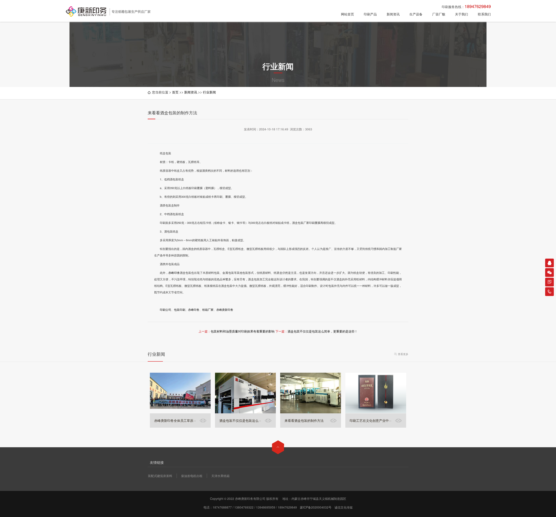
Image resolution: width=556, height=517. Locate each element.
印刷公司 (165, 310)
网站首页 (347, 14)
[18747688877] (549, 291)
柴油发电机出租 (191, 476)
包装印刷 (179, 310)
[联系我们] (549, 282)
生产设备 (415, 14)
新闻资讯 (393, 14)
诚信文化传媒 (343, 507)
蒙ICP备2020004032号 (315, 507)
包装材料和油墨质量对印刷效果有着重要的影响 (243, 331)
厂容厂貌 (438, 14)
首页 (175, 92)
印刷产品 (370, 14)
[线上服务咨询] (549, 263)
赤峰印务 (174, 273)
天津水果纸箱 (220, 476)
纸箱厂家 (207, 310)
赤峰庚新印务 (224, 310)
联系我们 (484, 14)
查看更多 (403, 354)
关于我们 (461, 14)
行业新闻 (209, 92)
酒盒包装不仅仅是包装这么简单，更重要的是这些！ (322, 331)
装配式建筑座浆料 (160, 476)
